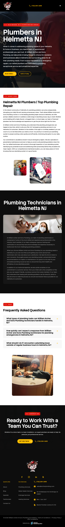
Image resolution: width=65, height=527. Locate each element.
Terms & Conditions (44, 518)
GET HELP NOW (24, 441)
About (5, 487)
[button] (60, 5)
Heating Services (23, 499)
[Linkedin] (36, 477)
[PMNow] (36, 523)
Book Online (9, 74)
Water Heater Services (25, 491)
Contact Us (6, 503)
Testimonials (7, 499)
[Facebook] (22, 477)
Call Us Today (24, 74)
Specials (6, 495)
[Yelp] (43, 477)
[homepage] (7, 5)
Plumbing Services (24, 487)
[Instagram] (29, 477)
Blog (4, 491)
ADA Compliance (32, 519)
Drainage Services (24, 495)
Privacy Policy (56, 518)
